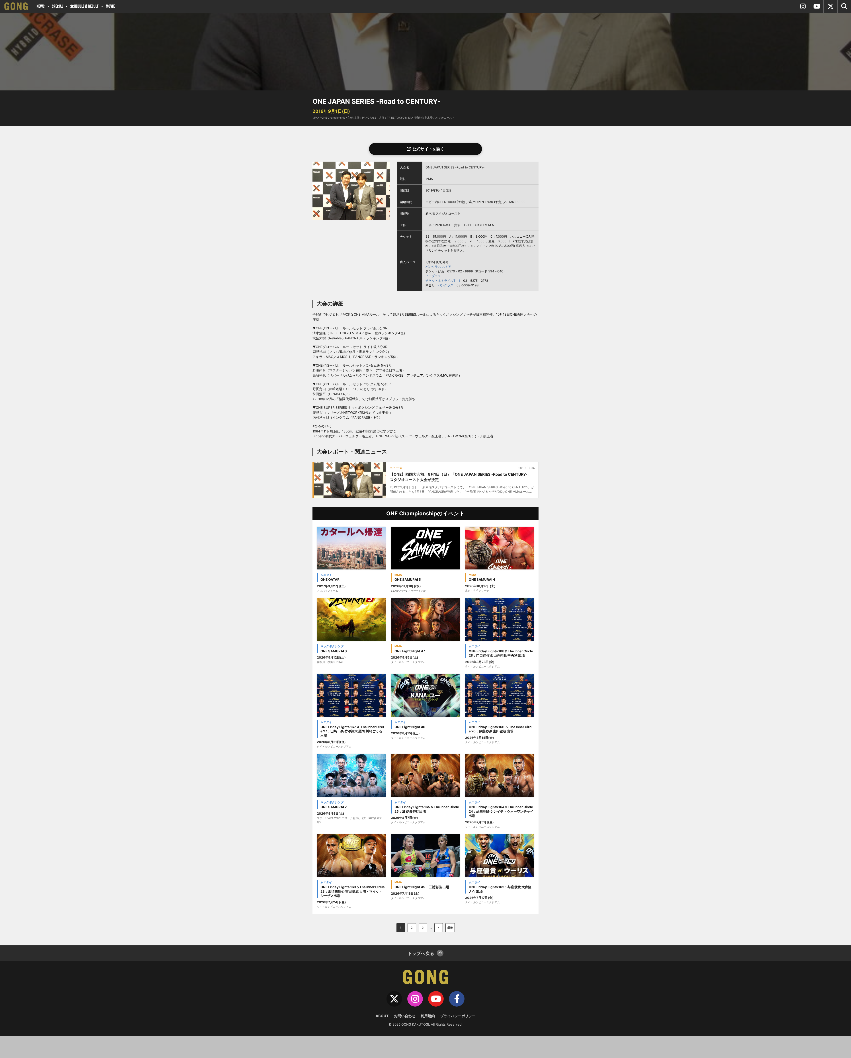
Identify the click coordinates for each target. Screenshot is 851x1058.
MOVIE (110, 6)
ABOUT (382, 1016)
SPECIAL (57, 6)
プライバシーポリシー (458, 1016)
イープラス (433, 276)
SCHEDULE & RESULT (84, 6)
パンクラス (445, 285)
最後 (450, 927)
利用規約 (428, 1016)
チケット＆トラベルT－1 (443, 280)
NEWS (41, 6)
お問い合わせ (404, 1016)
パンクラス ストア (438, 266)
